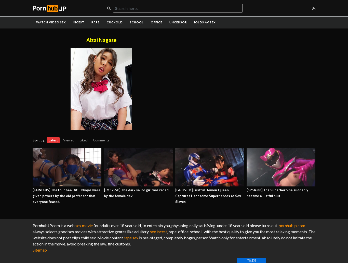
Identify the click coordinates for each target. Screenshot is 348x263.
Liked (84, 140)
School (137, 22)
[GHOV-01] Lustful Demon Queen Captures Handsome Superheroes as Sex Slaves (208, 196)
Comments (101, 140)
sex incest (158, 231)
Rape (95, 22)
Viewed (68, 140)
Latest (53, 140)
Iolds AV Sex (205, 22)
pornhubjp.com (292, 225)
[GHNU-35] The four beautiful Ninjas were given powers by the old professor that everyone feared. (66, 196)
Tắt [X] (251, 260)
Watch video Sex (51, 22)
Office (156, 22)
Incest (78, 22)
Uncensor (178, 22)
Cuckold (115, 22)
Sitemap (40, 249)
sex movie (84, 225)
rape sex (131, 237)
